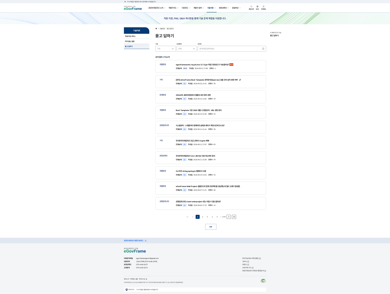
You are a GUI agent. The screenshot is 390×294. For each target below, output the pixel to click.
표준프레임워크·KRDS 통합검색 (253, 270)
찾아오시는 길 (143, 279)
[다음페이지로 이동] (229, 217)
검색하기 (263, 48)
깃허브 (244, 261)
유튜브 (244, 264)
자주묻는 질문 (134, 279)
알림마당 (235, 7)
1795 (224, 217)
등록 (210, 227)
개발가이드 (172, 7)
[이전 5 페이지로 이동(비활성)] (187, 217)
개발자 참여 (197, 7)
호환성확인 (223, 7)
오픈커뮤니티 (246, 267)
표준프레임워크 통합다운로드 (133, 240)
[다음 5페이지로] (234, 217)
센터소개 (126, 279)
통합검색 (251, 9)
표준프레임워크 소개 (155, 7)
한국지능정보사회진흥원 (250, 258)
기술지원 (210, 7)
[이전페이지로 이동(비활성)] (193, 217)
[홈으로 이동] (156, 28)
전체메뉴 (263, 9)
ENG (257, 9)
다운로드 (185, 7)
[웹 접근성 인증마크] (263, 281)
